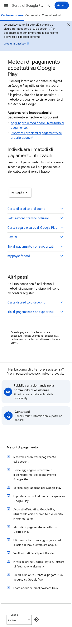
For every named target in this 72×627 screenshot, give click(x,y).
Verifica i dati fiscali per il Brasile (33, 553)
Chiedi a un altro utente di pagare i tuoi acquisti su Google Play (38, 577)
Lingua (14, 614)
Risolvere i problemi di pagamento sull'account (34, 459)
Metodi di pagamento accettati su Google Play (35, 529)
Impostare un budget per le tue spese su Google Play (39, 499)
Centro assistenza (12, 15)
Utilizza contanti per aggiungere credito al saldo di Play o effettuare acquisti (38, 543)
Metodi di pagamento (22, 447)
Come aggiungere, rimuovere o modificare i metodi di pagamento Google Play (34, 474)
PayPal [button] (12, 237)
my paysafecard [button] (18, 256)
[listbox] (20, 192)
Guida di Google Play (27, 5)
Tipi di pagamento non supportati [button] (30, 247)
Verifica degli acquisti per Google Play (37, 488)
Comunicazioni (51, 15)
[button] (6, 5)
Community (32, 15)
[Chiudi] (68, 25)
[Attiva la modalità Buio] (36, 619)
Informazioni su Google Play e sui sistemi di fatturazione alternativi (39, 564)
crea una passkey (15, 43)
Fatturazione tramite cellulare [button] (28, 218)
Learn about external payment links (35, 588)
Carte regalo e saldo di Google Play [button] (32, 228)
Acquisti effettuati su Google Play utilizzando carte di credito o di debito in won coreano (38, 514)
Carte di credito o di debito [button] (26, 209)
